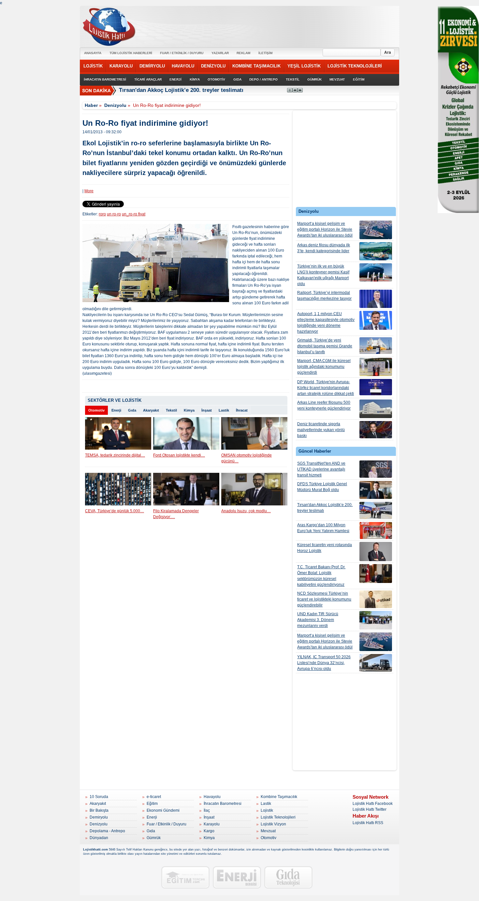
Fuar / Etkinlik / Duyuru (166, 824)
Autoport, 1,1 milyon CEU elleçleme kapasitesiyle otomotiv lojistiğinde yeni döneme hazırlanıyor (326, 323)
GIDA (237, 79)
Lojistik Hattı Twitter (369, 809)
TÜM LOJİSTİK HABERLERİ (130, 53)
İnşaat (206, 410)
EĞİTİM (358, 79)
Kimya (189, 410)
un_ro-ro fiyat (133, 214)
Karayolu (212, 824)
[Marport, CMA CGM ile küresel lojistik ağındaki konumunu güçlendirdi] (375, 367)
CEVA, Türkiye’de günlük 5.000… (114, 511)
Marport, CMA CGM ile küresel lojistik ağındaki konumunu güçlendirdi (324, 366)
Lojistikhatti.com (95, 849)
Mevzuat (268, 831)
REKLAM (243, 53)
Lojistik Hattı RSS (368, 823)
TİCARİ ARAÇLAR (148, 79)
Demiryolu (99, 817)
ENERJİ (175, 79)
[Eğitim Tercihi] (185, 877)
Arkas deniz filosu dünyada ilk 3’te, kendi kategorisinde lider (323, 248)
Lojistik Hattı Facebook (373, 803)
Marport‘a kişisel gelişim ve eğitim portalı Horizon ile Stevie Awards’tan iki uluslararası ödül (325, 229)
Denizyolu (115, 105)
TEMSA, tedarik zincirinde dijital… (115, 455)
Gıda (132, 410)
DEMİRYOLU (152, 66)
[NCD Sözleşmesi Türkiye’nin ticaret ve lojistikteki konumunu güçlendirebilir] (375, 599)
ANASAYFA (92, 53)
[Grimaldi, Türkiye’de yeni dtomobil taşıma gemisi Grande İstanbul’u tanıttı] (375, 345)
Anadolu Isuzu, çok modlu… (246, 511)
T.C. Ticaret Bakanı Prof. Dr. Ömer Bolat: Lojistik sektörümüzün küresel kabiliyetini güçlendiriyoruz (321, 576)
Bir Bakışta (99, 810)
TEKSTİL (292, 79)
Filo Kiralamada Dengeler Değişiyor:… (176, 514)
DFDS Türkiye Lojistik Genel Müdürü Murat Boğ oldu (322, 487)
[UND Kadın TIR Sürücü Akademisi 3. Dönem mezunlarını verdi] (375, 620)
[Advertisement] (345, 160)
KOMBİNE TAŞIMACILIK (256, 66)
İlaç (207, 810)
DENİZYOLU (213, 66)
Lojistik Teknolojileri (278, 817)
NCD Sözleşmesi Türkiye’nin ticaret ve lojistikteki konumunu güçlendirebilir (324, 599)
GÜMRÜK (314, 79)
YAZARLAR (220, 53)
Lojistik (267, 810)
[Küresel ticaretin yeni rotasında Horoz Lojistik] (375, 551)
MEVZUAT (337, 79)
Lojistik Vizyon (273, 824)
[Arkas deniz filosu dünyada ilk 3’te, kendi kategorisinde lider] (375, 251)
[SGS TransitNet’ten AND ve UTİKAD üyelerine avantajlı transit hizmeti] (375, 469)
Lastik (224, 410)
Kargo (209, 831)
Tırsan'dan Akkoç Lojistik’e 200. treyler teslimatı (325, 507)
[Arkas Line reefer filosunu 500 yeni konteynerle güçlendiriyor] (375, 409)
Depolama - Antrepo (107, 831)
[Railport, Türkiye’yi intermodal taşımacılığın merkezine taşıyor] (375, 299)
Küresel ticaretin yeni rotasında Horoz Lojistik (324, 548)
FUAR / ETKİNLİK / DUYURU (181, 53)
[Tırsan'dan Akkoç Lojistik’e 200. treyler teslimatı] (375, 510)
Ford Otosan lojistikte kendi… (179, 455)
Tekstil (171, 410)
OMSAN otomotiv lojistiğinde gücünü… (246, 458)
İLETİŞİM (265, 53)
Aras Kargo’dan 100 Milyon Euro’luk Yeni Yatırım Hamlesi (323, 528)
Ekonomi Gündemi (163, 810)
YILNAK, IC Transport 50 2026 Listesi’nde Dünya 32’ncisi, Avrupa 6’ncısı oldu (324, 663)
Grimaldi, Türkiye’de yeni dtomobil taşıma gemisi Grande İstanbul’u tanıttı (324, 346)
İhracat (242, 410)
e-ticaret (154, 796)
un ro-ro (114, 214)
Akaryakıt (151, 410)
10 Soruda (99, 796)
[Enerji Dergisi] (237, 877)
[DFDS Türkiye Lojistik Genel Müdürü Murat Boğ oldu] (375, 490)
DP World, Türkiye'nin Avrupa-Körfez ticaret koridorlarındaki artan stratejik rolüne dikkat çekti (325, 388)
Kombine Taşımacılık (279, 796)
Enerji (116, 410)
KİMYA (195, 79)
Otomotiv (96, 410)
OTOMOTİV (216, 79)
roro (102, 214)
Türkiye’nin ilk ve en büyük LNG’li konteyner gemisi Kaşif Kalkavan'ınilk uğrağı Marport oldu (323, 275)
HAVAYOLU (183, 66)
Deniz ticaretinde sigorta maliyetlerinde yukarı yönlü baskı (321, 430)
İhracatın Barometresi (222, 803)
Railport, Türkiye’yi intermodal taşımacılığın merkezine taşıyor (324, 295)
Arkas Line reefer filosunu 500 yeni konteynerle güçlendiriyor (324, 405)
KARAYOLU (121, 66)
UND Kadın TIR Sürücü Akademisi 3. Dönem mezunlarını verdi (317, 620)
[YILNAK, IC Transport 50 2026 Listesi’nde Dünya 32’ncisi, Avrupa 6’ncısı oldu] (375, 663)
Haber (91, 105)
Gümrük (154, 838)
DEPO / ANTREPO (263, 79)
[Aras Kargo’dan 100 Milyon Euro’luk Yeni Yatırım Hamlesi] (375, 530)
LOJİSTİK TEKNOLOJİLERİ (354, 66)
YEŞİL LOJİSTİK (304, 66)
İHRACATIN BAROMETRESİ (105, 79)
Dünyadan (99, 838)
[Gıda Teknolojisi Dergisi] (288, 877)
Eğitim (152, 803)
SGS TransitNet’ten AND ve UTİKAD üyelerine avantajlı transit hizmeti (321, 469)
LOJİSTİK (93, 66)
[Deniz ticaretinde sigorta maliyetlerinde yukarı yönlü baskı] (375, 429)
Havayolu (212, 796)
